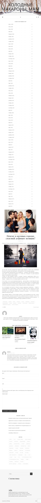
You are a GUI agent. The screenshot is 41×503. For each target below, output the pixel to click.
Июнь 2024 (11, 63)
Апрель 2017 (11, 147)
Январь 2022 (11, 98)
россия (21, 452)
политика (11, 452)
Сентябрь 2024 (11, 58)
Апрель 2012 (11, 203)
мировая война (5, 303)
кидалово (11, 448)
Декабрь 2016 (11, 157)
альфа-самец (20, 439)
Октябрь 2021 (11, 105)
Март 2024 (11, 68)
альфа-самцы (5, 301)
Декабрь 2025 (11, 39)
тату (19, 457)
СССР (15, 439)
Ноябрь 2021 (11, 102)
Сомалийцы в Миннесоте (13, 432)
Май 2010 (10, 206)
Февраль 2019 (11, 129)
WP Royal (8, 500)
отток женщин (25, 303)
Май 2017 (10, 144)
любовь (21, 448)
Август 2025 (11, 43)
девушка (28, 443)
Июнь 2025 (11, 48)
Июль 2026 (11, 26)
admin (5, 307)
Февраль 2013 (11, 198)
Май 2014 (10, 179)
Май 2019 (10, 122)
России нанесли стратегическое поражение (17, 430)
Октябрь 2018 (11, 137)
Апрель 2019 (11, 125)
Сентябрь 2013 (11, 189)
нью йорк (19, 303)
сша (15, 457)
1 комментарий (36, 307)
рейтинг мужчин (31, 303)
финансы (16, 461)
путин (16, 452)
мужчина (14, 303)
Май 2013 (10, 193)
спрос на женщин (15, 304)
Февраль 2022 (11, 95)
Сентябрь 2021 (11, 107)
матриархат (27, 301)
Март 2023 (11, 83)
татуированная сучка (26, 457)
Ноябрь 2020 (11, 112)
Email (3, 378)
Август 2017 (11, 142)
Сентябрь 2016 (11, 159)
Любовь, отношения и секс (20, 234)
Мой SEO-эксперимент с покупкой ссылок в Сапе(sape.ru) (19, 423)
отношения (27, 450)
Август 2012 (11, 201)
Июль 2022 (11, 90)
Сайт (3, 383)
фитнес (22, 461)
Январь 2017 (11, 154)
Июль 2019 (11, 117)
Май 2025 (10, 51)
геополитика (17, 443)
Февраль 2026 (11, 34)
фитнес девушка (12, 463)
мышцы (10, 450)
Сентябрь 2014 (11, 174)
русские (26, 452)
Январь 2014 (11, 184)
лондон (23, 301)
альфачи (10, 301)
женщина (18, 301)
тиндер (22, 459)
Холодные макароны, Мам (20, 7)
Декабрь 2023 (11, 75)
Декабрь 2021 (11, 100)
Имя (3, 373)
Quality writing (11, 492)
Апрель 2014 (11, 181)
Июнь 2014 (11, 176)
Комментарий (4, 393)
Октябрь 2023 (11, 78)
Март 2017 (11, 149)
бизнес (28, 441)
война (14, 301)
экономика (25, 463)
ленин (17, 448)
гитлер (23, 443)
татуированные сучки (14, 459)
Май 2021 (10, 110)
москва (10, 303)
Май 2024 (10, 66)
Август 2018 (11, 139)
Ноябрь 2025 (11, 41)
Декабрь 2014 (11, 169)
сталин (10, 457)
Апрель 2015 (11, 166)
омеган (15, 450)
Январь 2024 (11, 73)
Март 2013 (11, 196)
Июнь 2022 (11, 93)
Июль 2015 (11, 164)
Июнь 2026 (11, 29)
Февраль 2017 (11, 152)
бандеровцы (22, 441)
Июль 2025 (11, 46)
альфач (10, 441)
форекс (19, 463)
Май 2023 (10, 80)
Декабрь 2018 (11, 134)
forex (10, 439)
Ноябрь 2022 (11, 88)
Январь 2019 (11, 132)
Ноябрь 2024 (11, 56)
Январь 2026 (11, 36)
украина (11, 461)
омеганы (21, 450)
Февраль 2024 (11, 70)
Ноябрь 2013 (11, 186)
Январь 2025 (11, 53)
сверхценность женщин (6, 304)
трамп (27, 459)
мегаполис (32, 301)
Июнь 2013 (11, 191)
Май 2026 (10, 31)
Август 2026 (11, 24)
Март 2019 (11, 127)
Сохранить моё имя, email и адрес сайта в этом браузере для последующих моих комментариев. (18, 391)
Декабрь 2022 (11, 85)
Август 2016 (11, 161)
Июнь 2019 (11, 120)
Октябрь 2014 (11, 171)
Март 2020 (11, 115)
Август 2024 (11, 61)
